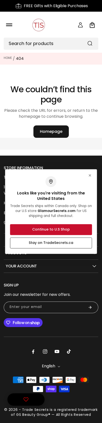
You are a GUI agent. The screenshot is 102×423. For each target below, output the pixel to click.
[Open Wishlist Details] (26, 399)
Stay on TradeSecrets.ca (51, 242)
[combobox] (51, 43)
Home (8, 58)
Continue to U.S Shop (51, 229)
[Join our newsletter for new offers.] (90, 307)
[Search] (89, 43)
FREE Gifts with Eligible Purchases (56, 6)
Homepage (51, 131)
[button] (9, 25)
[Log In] (80, 25)
